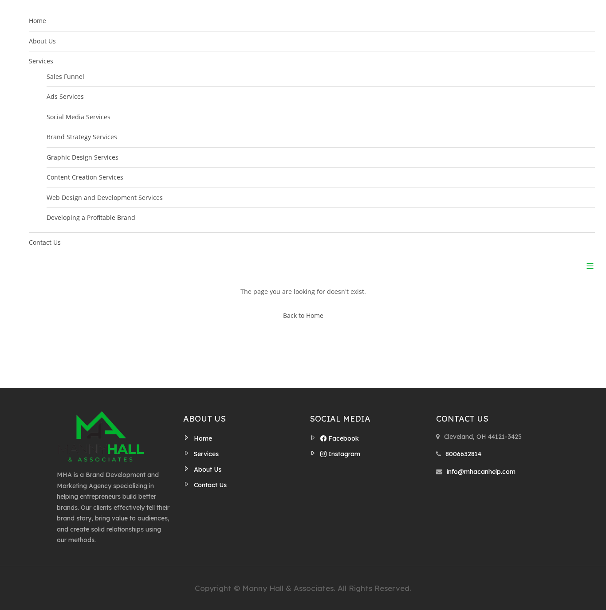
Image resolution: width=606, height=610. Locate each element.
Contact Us (45, 242)
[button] (586, 265)
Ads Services (65, 96)
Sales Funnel (65, 76)
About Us (42, 41)
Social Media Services (78, 117)
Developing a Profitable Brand (91, 217)
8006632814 (463, 454)
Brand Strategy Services (82, 137)
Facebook (343, 438)
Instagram (343, 454)
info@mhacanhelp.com (481, 472)
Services (41, 61)
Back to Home (303, 315)
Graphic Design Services (82, 157)
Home (37, 20)
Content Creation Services (85, 177)
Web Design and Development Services (105, 197)
